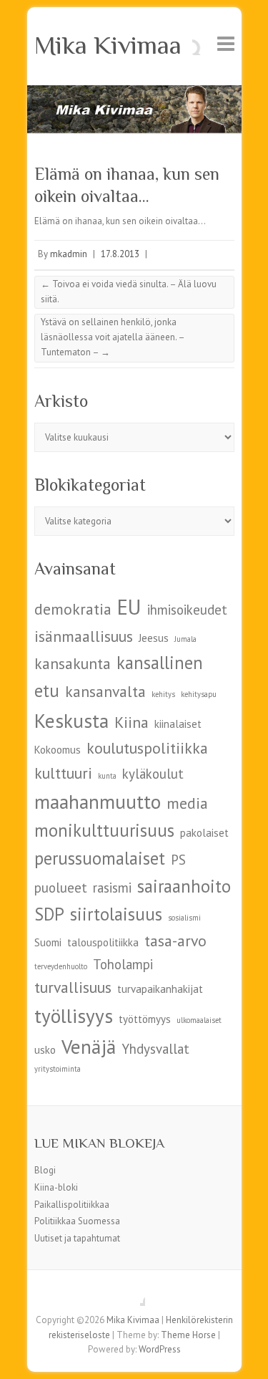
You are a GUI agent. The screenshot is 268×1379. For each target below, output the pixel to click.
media (187, 803)
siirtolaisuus (116, 914)
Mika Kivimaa (108, 45)
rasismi (112, 887)
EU (129, 606)
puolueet (60, 887)
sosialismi (184, 918)
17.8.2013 (120, 254)
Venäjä (88, 1046)
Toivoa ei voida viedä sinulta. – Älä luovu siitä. (129, 291)
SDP (49, 914)
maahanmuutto (97, 801)
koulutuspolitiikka (147, 748)
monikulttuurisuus (104, 830)
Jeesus (154, 638)
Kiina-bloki (56, 1187)
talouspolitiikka (103, 942)
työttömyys (145, 1019)
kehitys (163, 694)
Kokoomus (57, 749)
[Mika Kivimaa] (134, 92)
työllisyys (73, 1015)
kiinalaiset (178, 724)
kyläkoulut (153, 773)
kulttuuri (63, 773)
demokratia (72, 609)
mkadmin (68, 254)
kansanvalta (105, 691)
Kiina (131, 722)
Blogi (45, 1170)
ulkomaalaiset (199, 1020)
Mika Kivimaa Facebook (134, 1295)
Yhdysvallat (155, 1048)
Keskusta (71, 720)
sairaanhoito (184, 886)
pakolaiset (204, 833)
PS (178, 859)
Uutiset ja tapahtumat (77, 1238)
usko (45, 1050)
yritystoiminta (57, 1069)
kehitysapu (199, 694)
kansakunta (72, 663)
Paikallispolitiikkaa (71, 1204)
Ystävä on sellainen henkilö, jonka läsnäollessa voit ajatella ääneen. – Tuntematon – (113, 337)
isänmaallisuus (83, 636)
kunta (107, 776)
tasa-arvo (175, 941)
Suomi (47, 942)
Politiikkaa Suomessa (77, 1221)
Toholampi (123, 964)
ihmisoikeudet (187, 609)
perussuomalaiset (99, 858)
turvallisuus (72, 987)
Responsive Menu (225, 43)
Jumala (185, 639)
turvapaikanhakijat (160, 989)
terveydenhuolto (60, 966)
